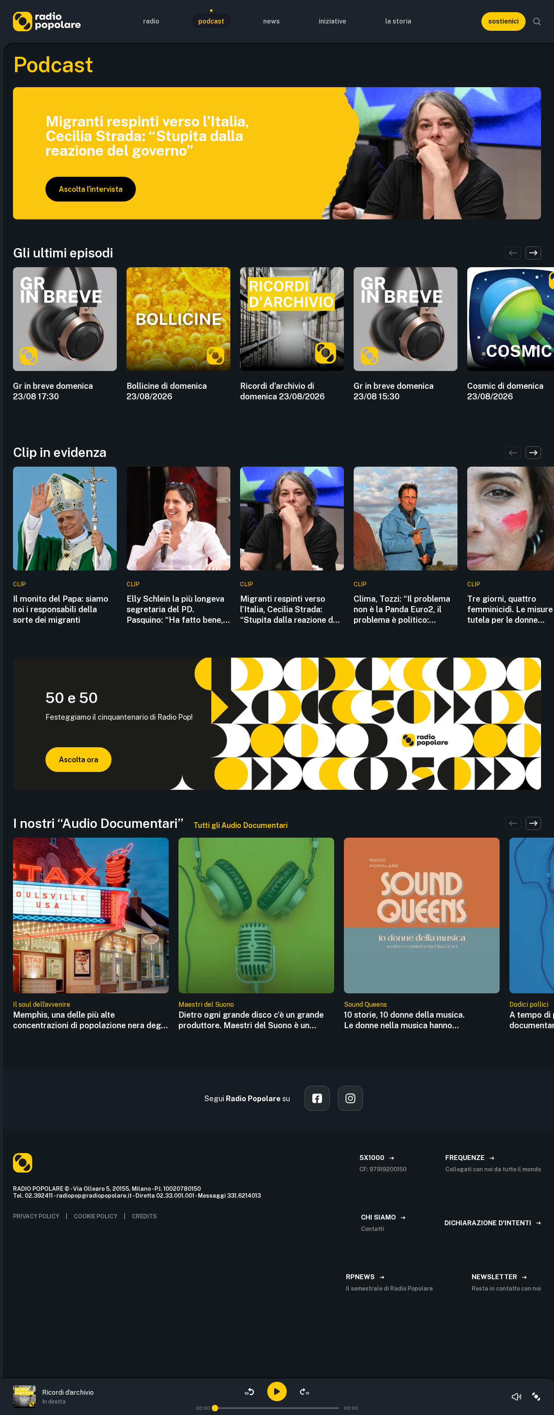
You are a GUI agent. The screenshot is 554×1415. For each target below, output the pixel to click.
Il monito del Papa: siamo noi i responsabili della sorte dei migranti (60, 609)
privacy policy (36, 1216)
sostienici (503, 21)
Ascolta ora (78, 759)
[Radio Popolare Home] (47, 21)
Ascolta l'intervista (90, 189)
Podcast (211, 21)
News (271, 21)
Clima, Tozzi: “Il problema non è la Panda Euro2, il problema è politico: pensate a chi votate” (402, 609)
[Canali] (536, 1397)
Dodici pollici (528, 1004)
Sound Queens (365, 1004)
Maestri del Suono (206, 1004)
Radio (151, 21)
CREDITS (144, 1216)
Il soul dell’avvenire (41, 1004)
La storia (398, 21)
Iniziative (332, 21)
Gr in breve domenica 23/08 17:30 (53, 391)
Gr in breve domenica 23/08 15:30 (394, 391)
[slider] (215, 1408)
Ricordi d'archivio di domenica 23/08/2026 (282, 391)
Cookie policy (95, 1216)
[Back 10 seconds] (249, 1391)
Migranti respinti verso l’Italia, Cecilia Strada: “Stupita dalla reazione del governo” (290, 609)
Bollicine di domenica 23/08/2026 (167, 391)
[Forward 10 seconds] (304, 1391)
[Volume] (517, 1397)
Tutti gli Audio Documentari (240, 825)
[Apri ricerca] (537, 21)
